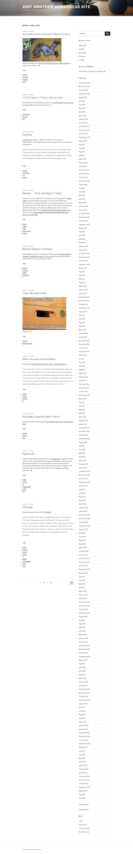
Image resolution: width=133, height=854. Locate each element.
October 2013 (83, 304)
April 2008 (82, 544)
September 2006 (84, 613)
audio (24, 489)
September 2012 (84, 351)
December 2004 (84, 689)
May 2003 (82, 758)
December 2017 (84, 126)
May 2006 (82, 627)
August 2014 (83, 268)
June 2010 (82, 449)
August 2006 (83, 616)
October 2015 (83, 221)
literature (26, 114)
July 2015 (82, 232)
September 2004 (84, 700)
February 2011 (83, 420)
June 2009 (82, 493)
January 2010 (83, 468)
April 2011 (82, 413)
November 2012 (84, 344)
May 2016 (82, 195)
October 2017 (83, 133)
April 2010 (82, 457)
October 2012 (83, 348)
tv (23, 401)
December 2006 (84, 602)
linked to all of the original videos (55, 210)
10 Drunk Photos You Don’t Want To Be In (46, 34)
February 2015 (83, 246)
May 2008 (82, 540)
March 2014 (82, 286)
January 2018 (83, 123)
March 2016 (82, 203)
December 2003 (84, 733)
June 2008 (82, 537)
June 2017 (82, 148)
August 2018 (83, 97)
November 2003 (84, 736)
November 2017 (84, 130)
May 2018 (82, 108)
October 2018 (83, 90)
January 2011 (83, 424)
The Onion (82, 56)
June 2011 (82, 406)
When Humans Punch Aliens (38, 359)
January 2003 (83, 773)
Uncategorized (83, 809)
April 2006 (82, 631)
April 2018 (82, 112)
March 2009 (83, 504)
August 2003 (83, 747)
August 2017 (83, 141)
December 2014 (84, 253)
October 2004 (83, 696)
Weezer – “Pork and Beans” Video (41, 193)
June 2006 (82, 624)
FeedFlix (27, 134)
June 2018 (82, 104)
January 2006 (83, 642)
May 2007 (82, 584)
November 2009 (84, 475)
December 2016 (84, 170)
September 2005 (84, 656)
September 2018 (84, 94)
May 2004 (82, 714)
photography (27, 343)
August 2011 (83, 399)
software (25, 173)
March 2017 (82, 159)
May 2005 (82, 671)
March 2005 (83, 678)
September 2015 (84, 224)
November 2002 (84, 780)
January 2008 (83, 555)
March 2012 (82, 373)
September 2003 (84, 743)
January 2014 (83, 293)
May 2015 (82, 239)
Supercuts (28, 453)
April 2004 (82, 718)
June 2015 (82, 235)
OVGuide (27, 507)
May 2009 (82, 497)
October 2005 (83, 653)
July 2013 (82, 315)
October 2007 (83, 566)
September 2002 (84, 787)
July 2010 (82, 446)
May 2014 (82, 279)
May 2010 (82, 453)
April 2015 (82, 242)
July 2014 (82, 271)
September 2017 (84, 137)
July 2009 (82, 489)
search (25, 550)
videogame (26, 487)
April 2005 (82, 675)
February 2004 (83, 725)
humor (24, 75)
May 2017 (82, 152)
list (23, 119)
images (25, 79)
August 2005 (83, 660)
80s (23, 438)
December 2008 (84, 515)
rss (23, 175)
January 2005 (83, 685)
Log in (81, 821)
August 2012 (83, 355)
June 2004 (82, 711)
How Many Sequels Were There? (41, 416)
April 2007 (82, 587)
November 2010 (84, 431)
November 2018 (84, 86)
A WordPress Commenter (87, 71)
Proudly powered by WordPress (32, 849)
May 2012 (82, 366)
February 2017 (83, 163)
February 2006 (83, 638)
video (24, 226)
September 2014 (84, 264)
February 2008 (83, 551)
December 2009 (84, 471)
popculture (26, 231)
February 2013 (83, 333)
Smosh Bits (82, 53)
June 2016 (82, 192)
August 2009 (83, 486)
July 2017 (82, 144)
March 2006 (83, 635)
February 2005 (83, 682)
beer (24, 82)
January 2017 (83, 166)
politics (25, 270)
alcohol (25, 77)
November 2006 (84, 605)
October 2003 (83, 740)
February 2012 (83, 377)
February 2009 (83, 508)
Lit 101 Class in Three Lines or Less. (42, 97)
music (24, 224)
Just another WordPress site (56, 7)
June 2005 (82, 667)
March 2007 (83, 591)
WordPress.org (84, 832)
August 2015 (83, 228)
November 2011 (84, 388)
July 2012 (82, 359)
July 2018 (82, 101)
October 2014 (83, 261)
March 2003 (83, 765)
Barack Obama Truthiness (37, 249)
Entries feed (83, 824)
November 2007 (84, 562)
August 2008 (83, 529)
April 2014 (82, 282)
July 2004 (82, 707)
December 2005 (84, 645)
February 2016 (83, 206)
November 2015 (84, 217)
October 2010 (83, 435)
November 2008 (84, 518)
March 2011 (82, 417)
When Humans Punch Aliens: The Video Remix (49, 364)
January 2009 (83, 511)
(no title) (81, 49)
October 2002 (83, 783)
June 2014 (82, 275)
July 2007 (82, 576)
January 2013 (83, 337)
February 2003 (83, 769)
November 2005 (84, 649)
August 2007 (83, 573)
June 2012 (82, 362)
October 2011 (83, 391)
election (25, 275)
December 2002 (84, 776)
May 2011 (82, 409)
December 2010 (84, 428)
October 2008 (83, 522)
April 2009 (82, 500)
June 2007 (82, 580)
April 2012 (82, 370)
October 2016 (83, 177)
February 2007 (83, 595)
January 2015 (83, 250)
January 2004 (83, 729)
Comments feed (84, 828)
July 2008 (82, 533)
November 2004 (84, 693)
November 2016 (84, 173)
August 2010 (83, 442)
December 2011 (84, 384)
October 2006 (83, 609)
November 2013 (84, 300)
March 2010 (83, 460)
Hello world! (82, 45)
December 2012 (84, 341)
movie (24, 171)
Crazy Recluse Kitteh (34, 293)
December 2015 (84, 213)
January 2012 (83, 380)
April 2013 (82, 326)
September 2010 (84, 438)
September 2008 (84, 526)
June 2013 (82, 319)
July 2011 (81, 402)
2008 (24, 273)
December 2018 (84, 83)
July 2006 (82, 620)
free (24, 566)
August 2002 (83, 791)
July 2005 (82, 664)
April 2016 (82, 199)
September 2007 (84, 569)
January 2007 (83, 598)
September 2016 (84, 181)
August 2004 (83, 704)
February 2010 (83, 464)
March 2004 (83, 722)
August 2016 (83, 184)
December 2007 (84, 558)
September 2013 (84, 308)
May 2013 (82, 322)
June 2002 (82, 798)
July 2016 (82, 188)
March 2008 (83, 547)
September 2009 (84, 482)
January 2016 (83, 210)
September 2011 (84, 395)
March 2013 (82, 330)
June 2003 (82, 754)
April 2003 (82, 762)
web (24, 229)
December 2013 (84, 297)
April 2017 (82, 155)
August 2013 (83, 311)
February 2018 (83, 119)
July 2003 (82, 751)
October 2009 (83, 478)
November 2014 (84, 257)
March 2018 (82, 115)
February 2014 (83, 290)
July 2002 (82, 794)
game (24, 433)
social (24, 178)
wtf (23, 491)
